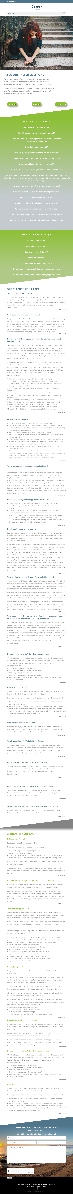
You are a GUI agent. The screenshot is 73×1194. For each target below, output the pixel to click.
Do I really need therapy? (36, 246)
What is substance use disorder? (36, 127)
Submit (10, 1177)
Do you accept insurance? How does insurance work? (36, 186)
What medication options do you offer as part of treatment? (36, 170)
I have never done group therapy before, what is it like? (36, 158)
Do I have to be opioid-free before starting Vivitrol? (36, 209)
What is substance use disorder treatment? (36, 133)
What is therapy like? (36, 258)
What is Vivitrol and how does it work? (36, 197)
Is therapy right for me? (36, 240)
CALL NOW (12, 104)
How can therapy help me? (36, 252)
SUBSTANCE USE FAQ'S (36, 121)
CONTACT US (61, 104)
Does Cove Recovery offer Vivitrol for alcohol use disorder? (36, 214)
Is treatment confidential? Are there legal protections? (36, 192)
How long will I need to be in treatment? (36, 164)
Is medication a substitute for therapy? (36, 263)
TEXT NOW (36, 104)
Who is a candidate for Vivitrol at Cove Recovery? (36, 203)
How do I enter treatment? (36, 147)
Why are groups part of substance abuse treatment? (36, 153)
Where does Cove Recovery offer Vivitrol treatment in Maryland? (36, 220)
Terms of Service (37, 1186)
